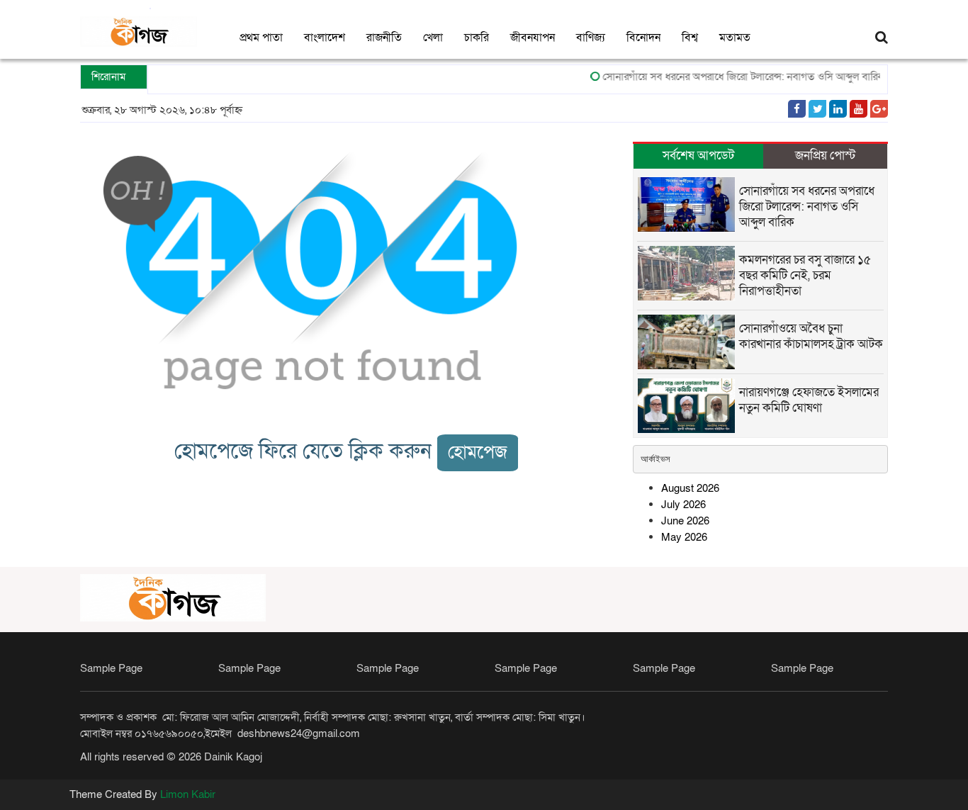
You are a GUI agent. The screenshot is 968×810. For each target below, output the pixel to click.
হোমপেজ (477, 452)
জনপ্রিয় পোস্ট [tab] (825, 155)
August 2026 (690, 488)
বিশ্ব (690, 37)
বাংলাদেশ (324, 37)
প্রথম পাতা (261, 37)
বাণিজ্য (590, 37)
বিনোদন (643, 37)
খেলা (433, 37)
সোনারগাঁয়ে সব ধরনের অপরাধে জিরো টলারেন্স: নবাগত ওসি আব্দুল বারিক (736, 76)
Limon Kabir (187, 794)
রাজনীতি (384, 37)
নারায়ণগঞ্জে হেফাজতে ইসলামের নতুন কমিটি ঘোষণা (809, 400)
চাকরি (476, 37)
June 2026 (685, 521)
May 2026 (684, 537)
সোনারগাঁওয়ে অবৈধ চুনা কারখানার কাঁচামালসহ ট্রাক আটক (811, 336)
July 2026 (683, 504)
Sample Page (111, 668)
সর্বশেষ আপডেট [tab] (698, 155)
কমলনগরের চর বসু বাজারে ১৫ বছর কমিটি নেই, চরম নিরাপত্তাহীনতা (805, 275)
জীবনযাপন (532, 37)
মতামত (734, 37)
